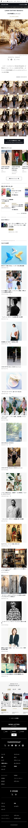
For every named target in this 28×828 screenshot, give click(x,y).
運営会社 (3, 784)
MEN (6, 731)
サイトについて (4, 775)
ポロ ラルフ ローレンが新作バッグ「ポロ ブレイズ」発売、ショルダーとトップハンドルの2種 (6, 704)
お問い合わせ (16, 781)
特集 (7, 1)
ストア (15, 1)
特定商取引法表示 (17, 818)
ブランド (3, 803)
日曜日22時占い (4, 763)
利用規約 (15, 775)
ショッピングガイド (5, 815)
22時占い (24, 1)
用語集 (15, 766)
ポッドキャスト (17, 763)
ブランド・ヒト (19, 1)
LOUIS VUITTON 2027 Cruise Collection (16, 168)
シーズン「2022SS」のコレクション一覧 (16, 7)
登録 (14, 734)
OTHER (22, 731)
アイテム (3, 806)
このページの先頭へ (15, 718)
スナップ (3, 769)
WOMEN (14, 731)
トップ (2, 7)
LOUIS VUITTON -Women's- (14, 10)
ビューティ (11, 1)
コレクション (6, 7)
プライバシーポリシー (18, 778)
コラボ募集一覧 (5, 200)
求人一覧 (10, 186)
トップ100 (3, 766)
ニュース (4, 1)
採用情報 (3, 778)
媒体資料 (3, 781)
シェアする (17, 59)
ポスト (15, 757)
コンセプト (16, 806)
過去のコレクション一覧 (14, 178)
